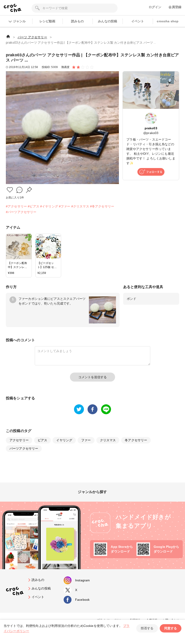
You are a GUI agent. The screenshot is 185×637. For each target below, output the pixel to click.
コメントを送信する (92, 377)
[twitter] (79, 409)
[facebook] (92, 409)
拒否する (147, 628)
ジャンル (19, 21)
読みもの (77, 21)
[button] (10, 190)
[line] (106, 409)
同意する (170, 628)
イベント (137, 21)
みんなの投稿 (107, 21)
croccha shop (167, 21)
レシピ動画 (47, 21)
